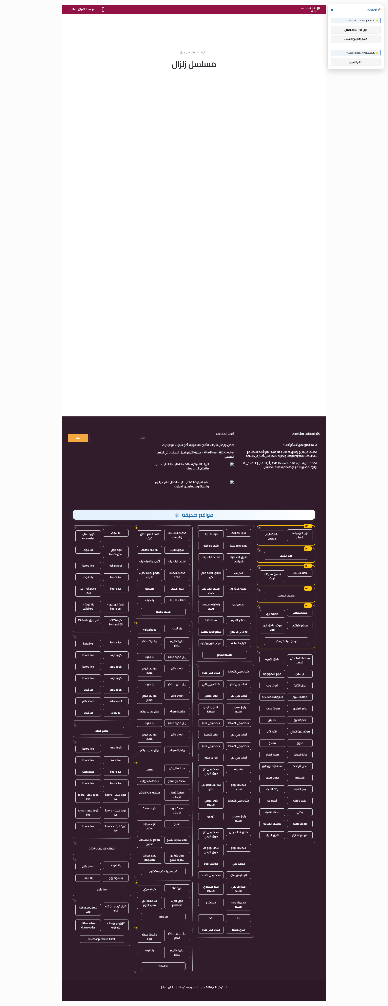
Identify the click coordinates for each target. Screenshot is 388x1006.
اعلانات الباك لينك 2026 (211, 590)
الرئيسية (201, 52)
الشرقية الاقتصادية (272, 696)
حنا (238, 918)
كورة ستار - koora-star (88, 536)
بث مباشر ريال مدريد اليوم (149, 902)
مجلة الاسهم (299, 696)
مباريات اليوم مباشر (177, 643)
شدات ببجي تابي (211, 684)
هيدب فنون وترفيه (210, 643)
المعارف (300, 777)
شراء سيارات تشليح (177, 839)
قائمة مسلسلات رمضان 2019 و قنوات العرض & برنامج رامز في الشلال (109, 104)
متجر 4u (238, 769)
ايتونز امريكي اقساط (211, 802)
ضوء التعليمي (300, 612)
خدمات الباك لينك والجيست (177, 534)
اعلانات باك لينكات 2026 (102, 848)
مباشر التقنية (272, 812)
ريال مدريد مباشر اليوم (177, 935)
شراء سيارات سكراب (149, 826)
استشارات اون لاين (272, 766)
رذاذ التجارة (272, 789)
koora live (88, 565)
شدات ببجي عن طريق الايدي (211, 771)
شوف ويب (272, 685)
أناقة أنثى (272, 731)
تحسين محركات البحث (272, 576)
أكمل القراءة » (303, 150)
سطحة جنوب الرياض (177, 810)
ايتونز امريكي (211, 695)
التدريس (238, 572)
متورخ (299, 743)
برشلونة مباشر (149, 641)
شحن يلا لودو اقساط (210, 709)
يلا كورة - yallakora (88, 606)
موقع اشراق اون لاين (272, 627)
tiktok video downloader (88, 925)
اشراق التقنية (272, 659)
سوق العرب (177, 549)
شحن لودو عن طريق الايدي (211, 849)
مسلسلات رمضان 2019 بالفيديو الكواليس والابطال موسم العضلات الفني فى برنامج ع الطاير (284, 191)
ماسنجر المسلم (286, 595)
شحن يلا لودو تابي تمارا (211, 786)
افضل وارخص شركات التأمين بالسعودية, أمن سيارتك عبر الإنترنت (198, 445)
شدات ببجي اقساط (238, 671)
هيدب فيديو (272, 777)
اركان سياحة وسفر (286, 641)
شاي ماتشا (238, 929)
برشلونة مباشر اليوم (149, 936)
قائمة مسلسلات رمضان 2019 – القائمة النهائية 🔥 (109, 274)
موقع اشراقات (300, 625)
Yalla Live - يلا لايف (88, 590)
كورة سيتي (149, 889)
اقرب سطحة (149, 808)
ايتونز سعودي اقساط (238, 709)
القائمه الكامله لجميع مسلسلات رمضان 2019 (288, 353)
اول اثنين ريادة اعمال (300, 535)
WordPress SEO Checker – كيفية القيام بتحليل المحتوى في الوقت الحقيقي (195, 454)
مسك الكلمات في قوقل (300, 660)
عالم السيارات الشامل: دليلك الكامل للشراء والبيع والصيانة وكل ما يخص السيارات (182, 484)
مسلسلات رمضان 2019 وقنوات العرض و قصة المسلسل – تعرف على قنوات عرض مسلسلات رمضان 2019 (195, 191)
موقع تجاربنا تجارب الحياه (149, 574)
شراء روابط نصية (238, 545)
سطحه (149, 769)
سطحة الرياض (177, 768)
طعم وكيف (299, 800)
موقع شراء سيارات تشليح (149, 841)
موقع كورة (102, 730)
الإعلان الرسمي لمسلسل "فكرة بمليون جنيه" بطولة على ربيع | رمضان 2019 (280, 104)
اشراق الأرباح (272, 835)
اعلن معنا (167, 987)
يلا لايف (163, 916)
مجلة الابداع (272, 754)
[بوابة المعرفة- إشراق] (310, 9)
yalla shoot (149, 629)
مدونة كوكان (272, 708)
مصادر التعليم (238, 620)
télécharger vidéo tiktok (102, 938)
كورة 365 (177, 888)
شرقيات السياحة (272, 823)
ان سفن (299, 673)
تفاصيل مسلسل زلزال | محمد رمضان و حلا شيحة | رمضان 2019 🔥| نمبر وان (196, 278)
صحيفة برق (272, 613)
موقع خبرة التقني (300, 731)
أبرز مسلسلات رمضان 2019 (284, 270)
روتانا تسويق (300, 754)
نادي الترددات (300, 766)
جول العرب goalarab (177, 902)
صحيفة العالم (224, 654)
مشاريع (149, 588)
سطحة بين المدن (177, 780)
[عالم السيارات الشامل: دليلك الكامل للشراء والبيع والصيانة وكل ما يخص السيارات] (223, 487)
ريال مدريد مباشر (177, 656)
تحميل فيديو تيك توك (88, 909)
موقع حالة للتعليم (211, 631)
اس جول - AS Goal (88, 620)
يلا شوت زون (116, 877)
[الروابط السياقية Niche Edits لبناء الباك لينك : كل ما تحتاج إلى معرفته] (223, 469)
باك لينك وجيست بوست (211, 606)
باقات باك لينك (211, 545)
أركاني (299, 812)
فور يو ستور (211, 757)
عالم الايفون (300, 708)
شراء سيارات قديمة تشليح (163, 871)
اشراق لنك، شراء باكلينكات (238, 559)
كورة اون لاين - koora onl (115, 606)
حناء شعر (211, 902)
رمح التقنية (300, 789)
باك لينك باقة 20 (149, 549)
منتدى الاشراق (238, 588)
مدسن (272, 743)
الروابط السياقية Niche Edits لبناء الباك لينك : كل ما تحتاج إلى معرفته (182, 466)
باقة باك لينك (300, 572)
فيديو (310, 90)
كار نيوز (272, 719)
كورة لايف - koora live (115, 796)
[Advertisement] (194, 27)
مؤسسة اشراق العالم (83, 9)
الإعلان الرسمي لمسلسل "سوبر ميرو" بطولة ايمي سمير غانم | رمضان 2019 (195, 104)
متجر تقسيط (211, 734)
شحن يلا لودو (238, 847)
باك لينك (149, 600)
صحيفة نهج (300, 719)
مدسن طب (238, 604)
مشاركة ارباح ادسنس (272, 536)
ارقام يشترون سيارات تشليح (177, 857)
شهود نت (272, 800)
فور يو (210, 816)
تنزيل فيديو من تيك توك (115, 908)
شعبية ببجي (238, 863)
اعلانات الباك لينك (211, 557)
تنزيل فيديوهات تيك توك (115, 925)
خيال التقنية (300, 685)
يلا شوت (177, 628)
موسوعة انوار (300, 835)
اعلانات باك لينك (177, 600)
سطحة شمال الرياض (177, 794)
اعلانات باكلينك (163, 611)
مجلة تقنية (211, 620)
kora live (88, 643)
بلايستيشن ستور (238, 875)
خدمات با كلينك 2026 (177, 574)
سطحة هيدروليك (149, 780)
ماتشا (211, 918)
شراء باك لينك (238, 532)
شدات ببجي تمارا (211, 672)
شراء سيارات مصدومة (149, 857)
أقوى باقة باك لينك (149, 561)
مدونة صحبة (300, 823)
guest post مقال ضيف (149, 536)
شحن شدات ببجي (238, 832)
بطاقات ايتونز (211, 863)
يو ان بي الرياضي (239, 631)
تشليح (177, 824)
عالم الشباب (286, 555)
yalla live (163, 966)
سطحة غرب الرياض (149, 792)
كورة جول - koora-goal (115, 551)
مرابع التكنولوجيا (272, 673)
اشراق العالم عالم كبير (211, 574)
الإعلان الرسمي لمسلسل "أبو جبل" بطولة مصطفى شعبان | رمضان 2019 (109, 187)
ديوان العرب (177, 588)
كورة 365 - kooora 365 (115, 622)
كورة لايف (116, 655)
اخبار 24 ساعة (238, 643)
